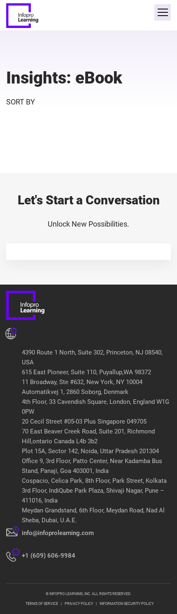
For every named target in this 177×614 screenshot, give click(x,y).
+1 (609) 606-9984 (48, 555)
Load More (88, 153)
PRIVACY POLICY (79, 604)
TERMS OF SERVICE (42, 604)
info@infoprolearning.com (58, 533)
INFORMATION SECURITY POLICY (127, 604)
